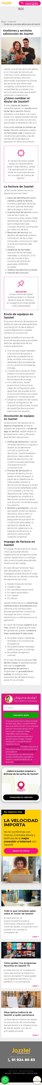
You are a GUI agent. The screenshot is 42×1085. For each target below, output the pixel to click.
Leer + (36, 936)
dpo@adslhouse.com (23, 762)
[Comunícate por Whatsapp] (5, 1080)
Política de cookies (32, 1073)
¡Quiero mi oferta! (21, 851)
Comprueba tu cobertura (21, 797)
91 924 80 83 (23, 1060)
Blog (21, 8)
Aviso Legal (8, 1073)
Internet (12, 22)
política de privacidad (27, 752)
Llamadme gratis (21, 715)
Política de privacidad (19, 1073)
